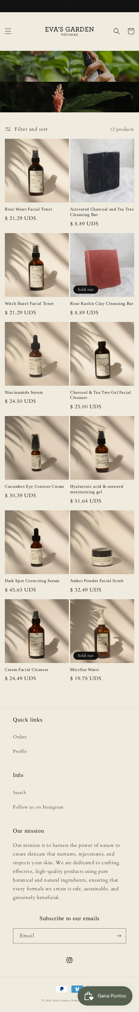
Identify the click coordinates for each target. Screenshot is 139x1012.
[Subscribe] (119, 935)
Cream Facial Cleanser (26, 669)
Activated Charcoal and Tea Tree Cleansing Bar (102, 212)
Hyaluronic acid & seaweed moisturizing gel (96, 489)
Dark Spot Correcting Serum (32, 580)
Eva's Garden (61, 1000)
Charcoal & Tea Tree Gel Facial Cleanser (100, 395)
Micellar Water (84, 669)
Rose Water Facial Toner (28, 209)
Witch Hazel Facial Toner (29, 303)
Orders (20, 737)
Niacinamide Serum (24, 392)
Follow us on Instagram (38, 807)
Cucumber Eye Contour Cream (34, 486)
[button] (8, 31)
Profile (20, 751)
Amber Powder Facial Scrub (97, 580)
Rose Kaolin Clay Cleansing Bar (102, 303)
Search (20, 793)
